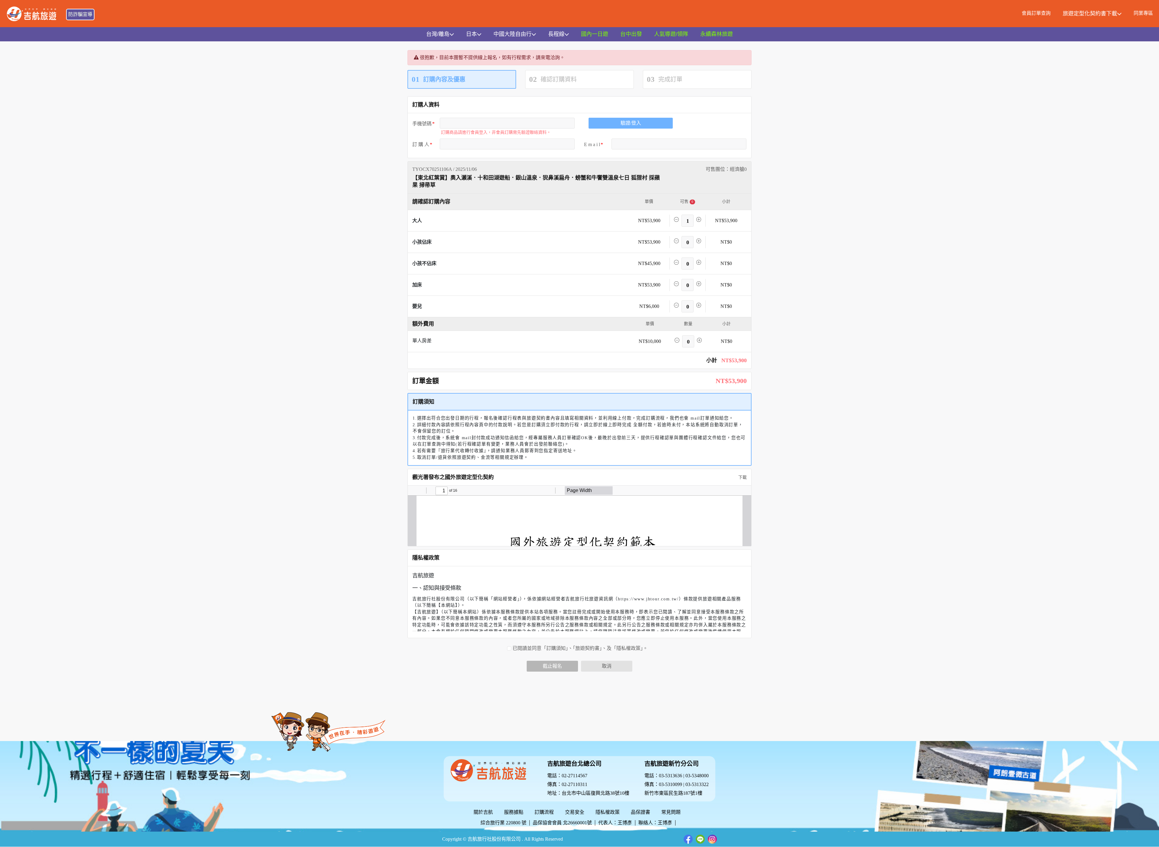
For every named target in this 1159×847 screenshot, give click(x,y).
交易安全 (574, 812)
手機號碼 (422, 123)
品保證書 (640, 812)
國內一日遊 (594, 34)
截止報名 (552, 666)
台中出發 (631, 34)
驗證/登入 (631, 123)
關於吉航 (483, 812)
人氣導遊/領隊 (671, 34)
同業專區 (1143, 13)
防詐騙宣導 (80, 14)
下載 (742, 477)
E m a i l (592, 144)
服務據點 (513, 812)
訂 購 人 (420, 144)
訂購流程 (544, 812)
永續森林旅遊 (716, 34)
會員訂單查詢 (1036, 13)
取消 (606, 666)
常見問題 (671, 812)
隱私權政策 (607, 812)
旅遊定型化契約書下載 (1090, 14)
